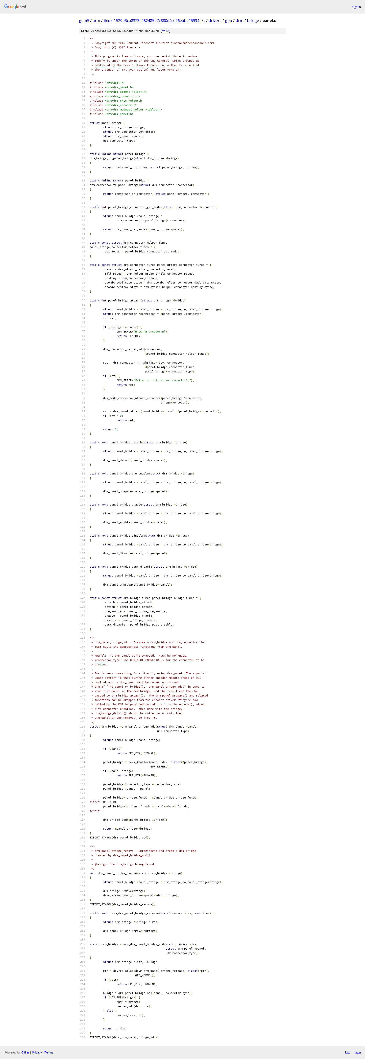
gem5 (84, 20)
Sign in (356, 7)
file (165, 31)
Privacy (37, 1052)
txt (347, 1052)
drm (239, 20)
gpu (228, 20)
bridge (253, 20)
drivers (215, 20)
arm (96, 20)
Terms (48, 1052)
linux (108, 20)
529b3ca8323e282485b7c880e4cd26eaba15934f (158, 20)
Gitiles (25, 1052)
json (357, 1052)
